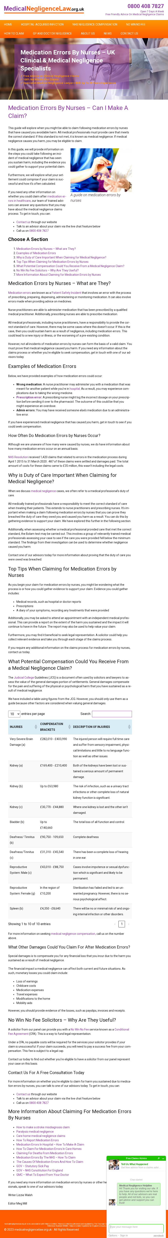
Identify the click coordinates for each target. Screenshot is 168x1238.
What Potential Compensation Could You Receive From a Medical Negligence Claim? (70, 266)
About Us (88, 33)
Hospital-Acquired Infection (42, 24)
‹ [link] (114, 924)
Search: (86, 714)
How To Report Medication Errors (37, 1140)
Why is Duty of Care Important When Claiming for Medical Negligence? (61, 257)
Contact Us (129, 33)
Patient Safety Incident (66, 292)
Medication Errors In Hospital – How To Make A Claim (50, 1144)
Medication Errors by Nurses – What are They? (46, 248)
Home (8, 24)
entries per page (33, 714)
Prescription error (28, 397)
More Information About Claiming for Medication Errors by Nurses (58, 274)
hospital (75, 388)
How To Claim (14, 33)
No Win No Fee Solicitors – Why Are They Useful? (47, 270)
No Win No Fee (135, 24)
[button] (35, 726)
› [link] (128, 924)
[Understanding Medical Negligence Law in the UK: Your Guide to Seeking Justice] (44, 10)
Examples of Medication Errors (36, 253)
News (108, 33)
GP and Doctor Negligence (52, 33)
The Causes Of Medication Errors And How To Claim (49, 1161)
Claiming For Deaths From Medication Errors (44, 1153)
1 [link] (122, 924)
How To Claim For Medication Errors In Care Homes (49, 1148)
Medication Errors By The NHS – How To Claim (46, 1157)
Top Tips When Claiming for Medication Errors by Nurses (52, 261)
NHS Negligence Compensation (95, 24)
